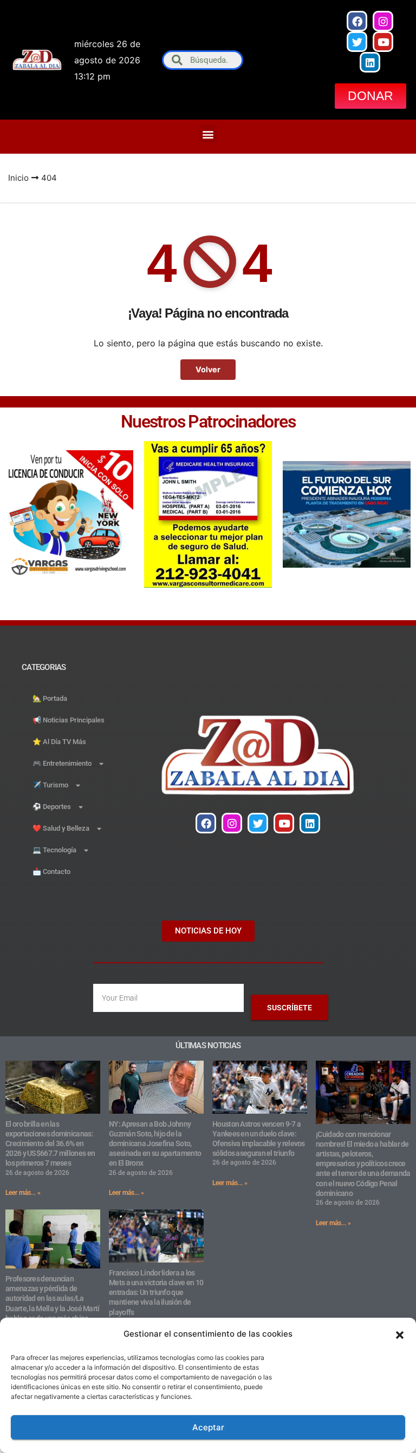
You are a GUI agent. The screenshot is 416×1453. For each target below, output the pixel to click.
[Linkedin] (370, 62)
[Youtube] (383, 41)
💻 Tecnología (54, 850)
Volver (208, 369)
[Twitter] (357, 41)
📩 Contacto (51, 871)
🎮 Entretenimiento (62, 763)
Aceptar (208, 1427)
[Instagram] (383, 21)
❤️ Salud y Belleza (60, 828)
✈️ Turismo (50, 785)
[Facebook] (357, 21)
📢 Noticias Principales (68, 720)
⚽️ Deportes (51, 807)
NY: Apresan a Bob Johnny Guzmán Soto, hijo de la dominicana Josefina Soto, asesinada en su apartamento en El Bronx (155, 1144)
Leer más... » (23, 1192)
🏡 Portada (49, 698)
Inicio (18, 178)
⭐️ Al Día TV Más (59, 742)
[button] (399, 1334)
